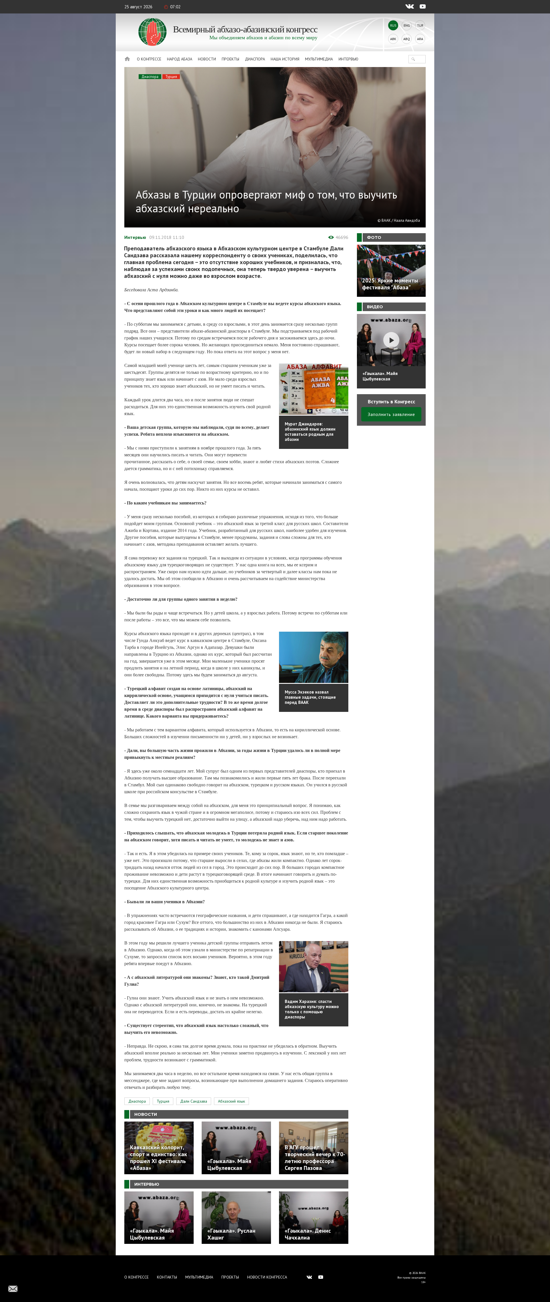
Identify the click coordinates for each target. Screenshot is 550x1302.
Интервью (348, 59)
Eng (407, 25)
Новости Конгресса (267, 1277)
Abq (406, 39)
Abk (393, 39)
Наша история (285, 59)
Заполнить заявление (391, 414)
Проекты (230, 59)
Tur (420, 25)
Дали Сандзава (193, 1101)
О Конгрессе (149, 59)
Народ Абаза (179, 59)
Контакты (167, 1277)
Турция (171, 76)
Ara (420, 39)
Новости (207, 59)
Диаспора (255, 59)
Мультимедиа (319, 59)
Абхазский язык (231, 1101)
